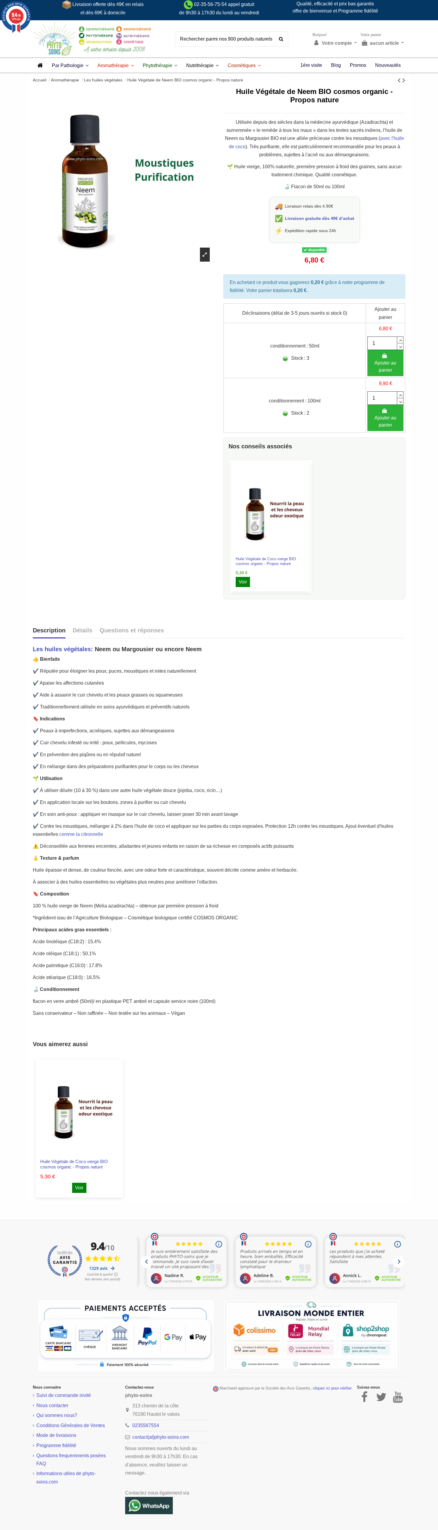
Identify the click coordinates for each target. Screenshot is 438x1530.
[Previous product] (400, 80)
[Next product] (404, 80)
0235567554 (145, 1425)
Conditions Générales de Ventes (70, 1425)
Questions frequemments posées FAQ (71, 1459)
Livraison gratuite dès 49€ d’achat (319, 218)
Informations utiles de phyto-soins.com (66, 1477)
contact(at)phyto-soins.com (160, 1437)
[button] (70, 65)
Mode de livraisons (56, 1435)
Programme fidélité (56, 1445)
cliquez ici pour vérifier (332, 1388)
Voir (243, 581)
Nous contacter (52, 1405)
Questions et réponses (132, 630)
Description (49, 630)
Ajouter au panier (385, 366)
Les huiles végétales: (63, 649)
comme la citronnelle (81, 834)
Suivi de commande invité (63, 1395)
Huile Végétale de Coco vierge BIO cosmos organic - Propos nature (266, 561)
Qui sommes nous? (56, 1415)
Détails (82, 630)
